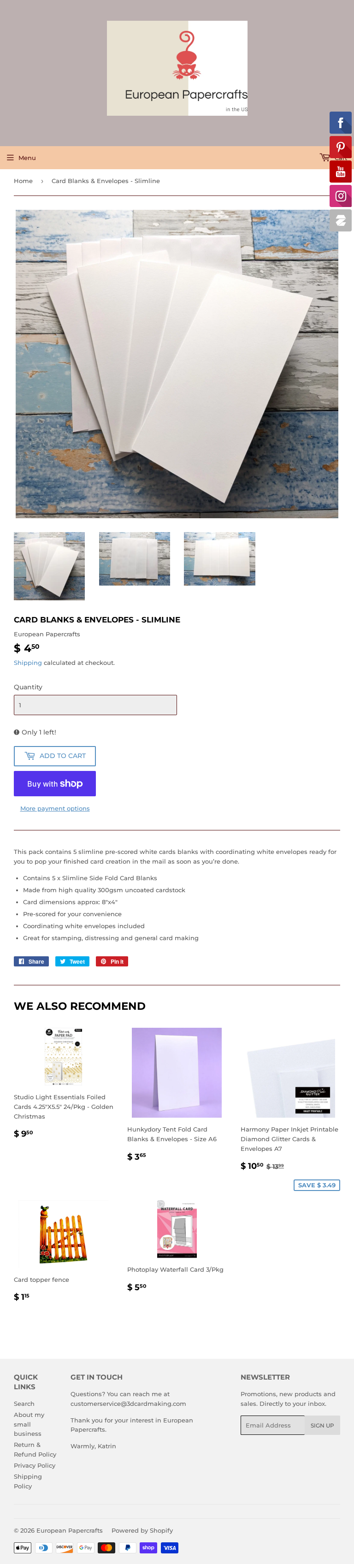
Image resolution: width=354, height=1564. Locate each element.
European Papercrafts (69, 1530)
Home (23, 180)
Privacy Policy (34, 1465)
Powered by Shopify (142, 1530)
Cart (340, 157)
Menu (27, 157)
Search (24, 1403)
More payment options (55, 808)
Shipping (28, 662)
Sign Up (322, 1425)
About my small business (29, 1424)
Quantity (28, 687)
